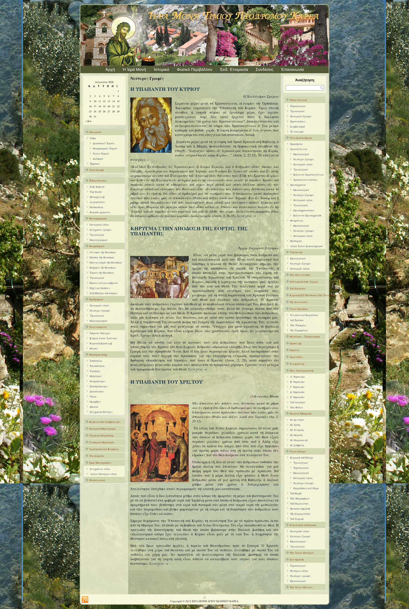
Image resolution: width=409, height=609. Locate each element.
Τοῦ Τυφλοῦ (297, 518)
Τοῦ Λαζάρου (297, 402)
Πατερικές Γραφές (301, 116)
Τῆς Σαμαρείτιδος (300, 513)
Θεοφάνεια (296, 220)
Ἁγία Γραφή (96, 170)
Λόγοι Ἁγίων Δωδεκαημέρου (306, 246)
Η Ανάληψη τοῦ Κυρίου (303, 525)
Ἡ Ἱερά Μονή (134, 69)
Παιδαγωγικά (97, 480)
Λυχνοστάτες (97, 202)
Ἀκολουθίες (296, 357)
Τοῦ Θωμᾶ (295, 493)
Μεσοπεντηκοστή (300, 508)
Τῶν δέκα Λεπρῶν (300, 274)
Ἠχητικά (94, 163)
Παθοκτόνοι (96, 207)
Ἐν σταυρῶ (296, 131)
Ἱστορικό (161, 69)
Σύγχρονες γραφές (101, 229)
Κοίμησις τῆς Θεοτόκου (103, 267)
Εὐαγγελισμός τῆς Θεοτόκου (106, 262)
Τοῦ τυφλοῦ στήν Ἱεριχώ (304, 281)
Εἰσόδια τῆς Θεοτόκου (102, 257)
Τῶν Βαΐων (296, 407)
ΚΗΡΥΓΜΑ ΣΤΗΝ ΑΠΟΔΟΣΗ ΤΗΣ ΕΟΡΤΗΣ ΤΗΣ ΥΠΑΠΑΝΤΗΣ (189, 230)
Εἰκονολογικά (301, 225)
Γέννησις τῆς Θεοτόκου (103, 252)
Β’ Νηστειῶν (297, 381)
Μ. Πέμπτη (296, 435)
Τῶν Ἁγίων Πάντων (301, 587)
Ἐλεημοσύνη (297, 363)
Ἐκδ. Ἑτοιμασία (234, 69)
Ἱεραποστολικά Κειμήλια (104, 449)
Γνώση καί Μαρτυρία (101, 442)
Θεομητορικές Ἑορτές (105, 148)
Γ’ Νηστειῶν (297, 387)
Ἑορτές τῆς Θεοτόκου (102, 272)
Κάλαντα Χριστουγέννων (308, 174)
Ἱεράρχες (95, 371)
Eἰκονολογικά (301, 154)
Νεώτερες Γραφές (100, 310)
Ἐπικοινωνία (292, 69)
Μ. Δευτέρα (297, 419)
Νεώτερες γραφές (303, 230)
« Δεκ (88, 121)
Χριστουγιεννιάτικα (305, 179)
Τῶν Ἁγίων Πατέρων (302, 552)
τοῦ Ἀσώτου (297, 320)
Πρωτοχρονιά (298, 184)
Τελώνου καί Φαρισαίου (304, 315)
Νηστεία (295, 350)
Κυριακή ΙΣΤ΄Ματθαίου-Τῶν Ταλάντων (307, 295)
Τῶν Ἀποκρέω (298, 325)
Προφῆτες (95, 401)
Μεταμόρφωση (97, 218)
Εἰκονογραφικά (98, 240)
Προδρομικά (96, 299)
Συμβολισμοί (297, 126)
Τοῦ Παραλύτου (299, 503)
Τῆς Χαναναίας (299, 302)
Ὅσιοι (93, 396)
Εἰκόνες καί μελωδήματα (104, 282)
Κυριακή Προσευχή (101, 343)
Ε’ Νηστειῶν (297, 397)
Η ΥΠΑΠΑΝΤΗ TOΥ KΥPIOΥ (165, 89)
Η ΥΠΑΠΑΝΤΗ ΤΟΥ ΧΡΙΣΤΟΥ (166, 381)
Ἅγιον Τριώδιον (299, 308)
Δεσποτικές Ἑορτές (104, 143)
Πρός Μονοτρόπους (100, 462)
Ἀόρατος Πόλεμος (100, 333)
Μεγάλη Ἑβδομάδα (301, 413)
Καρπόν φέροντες (100, 212)
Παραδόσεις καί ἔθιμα (306, 488)
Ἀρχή (110, 69)
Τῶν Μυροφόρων (300, 498)
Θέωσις (94, 348)
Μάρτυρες (96, 376)
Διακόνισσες (97, 391)
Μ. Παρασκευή (298, 440)
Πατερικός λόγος (99, 224)
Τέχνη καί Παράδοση (101, 435)
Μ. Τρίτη (295, 424)
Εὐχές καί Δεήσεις (100, 288)
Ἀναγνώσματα (98, 327)
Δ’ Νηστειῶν (297, 392)
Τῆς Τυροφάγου (299, 330)
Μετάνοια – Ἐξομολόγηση (305, 336)
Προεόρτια (296, 144)
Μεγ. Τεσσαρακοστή (301, 370)
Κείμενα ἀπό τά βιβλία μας (105, 421)
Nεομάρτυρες (97, 381)
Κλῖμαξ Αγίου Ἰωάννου (103, 338)
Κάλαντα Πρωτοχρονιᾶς (307, 215)
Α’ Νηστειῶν (297, 376)
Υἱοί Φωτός (96, 191)
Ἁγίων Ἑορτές (101, 153)
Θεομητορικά (96, 246)
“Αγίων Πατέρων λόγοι (103, 474)
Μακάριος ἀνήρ (98, 354)
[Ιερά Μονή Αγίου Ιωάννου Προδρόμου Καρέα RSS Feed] (85, 599)
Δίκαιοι (94, 406)
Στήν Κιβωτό (97, 186)
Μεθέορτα (296, 241)
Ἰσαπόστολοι (97, 365)
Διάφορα (98, 158)
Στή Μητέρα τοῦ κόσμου (103, 293)
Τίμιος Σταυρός (298, 100)
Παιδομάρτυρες (99, 386)
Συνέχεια (246, 215)
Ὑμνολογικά (97, 234)
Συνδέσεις (265, 69)
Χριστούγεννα (298, 149)
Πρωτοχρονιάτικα (303, 210)
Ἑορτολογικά (297, 106)
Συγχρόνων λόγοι (100, 468)
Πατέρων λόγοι (299, 570)
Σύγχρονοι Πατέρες (101, 411)
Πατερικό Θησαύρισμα (102, 428)
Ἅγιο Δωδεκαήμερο (301, 137)
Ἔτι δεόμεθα (96, 455)
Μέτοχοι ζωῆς (97, 197)
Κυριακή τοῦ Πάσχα (301, 457)
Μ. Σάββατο (297, 445)
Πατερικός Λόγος (300, 268)
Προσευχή (295, 343)
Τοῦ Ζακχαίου (297, 288)
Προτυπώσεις (297, 121)
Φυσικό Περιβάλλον (194, 69)
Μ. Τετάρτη (297, 430)
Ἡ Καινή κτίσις (98, 180)
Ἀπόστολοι (96, 360)
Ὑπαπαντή (296, 252)
